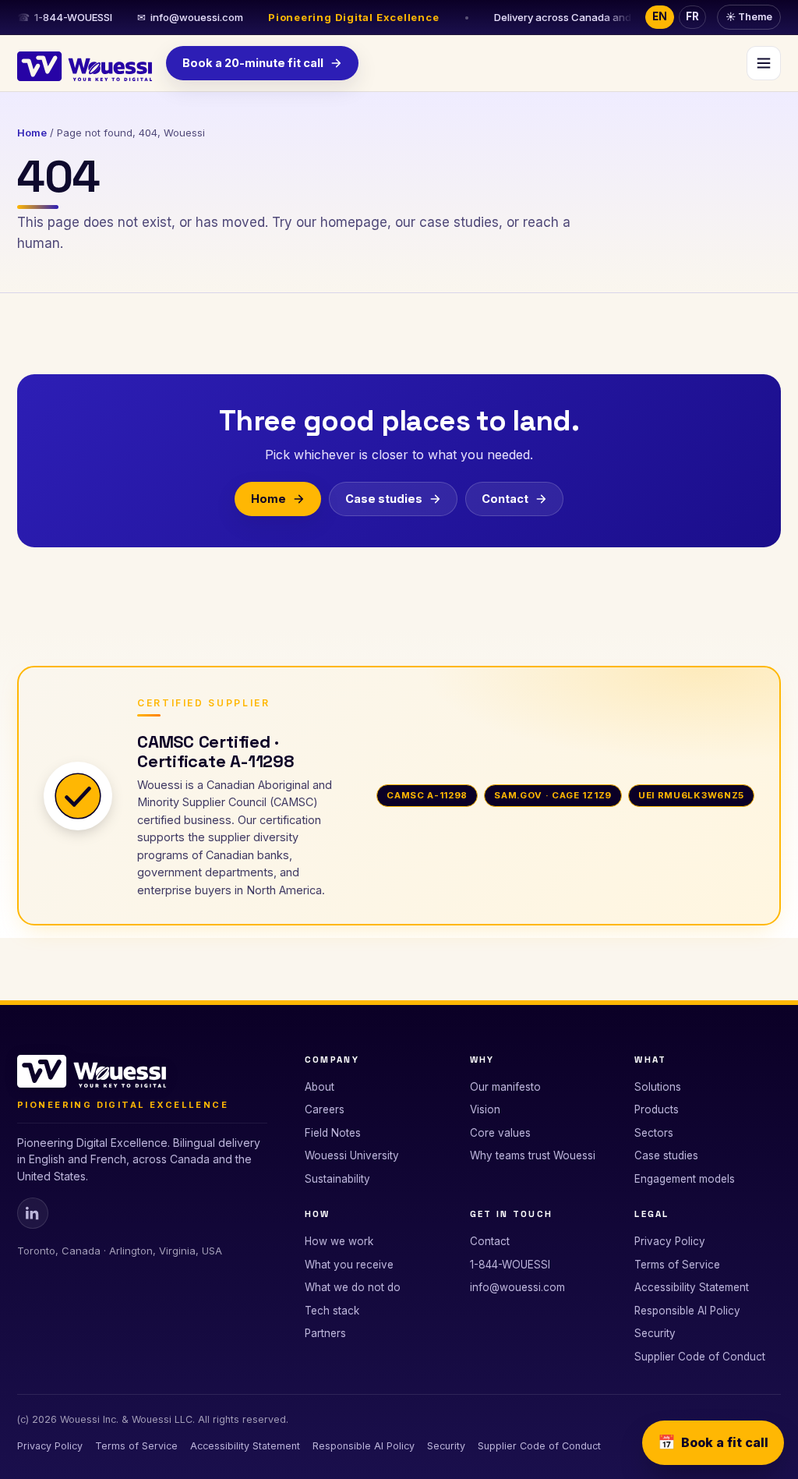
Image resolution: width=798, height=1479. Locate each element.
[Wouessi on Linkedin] (32, 1213)
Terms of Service (677, 1264)
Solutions (657, 1087)
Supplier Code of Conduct (699, 1356)
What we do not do (353, 1287)
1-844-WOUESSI (64, 17)
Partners (325, 1333)
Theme (749, 17)
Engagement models (684, 1179)
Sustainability (337, 1179)
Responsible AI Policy (687, 1310)
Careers (324, 1109)
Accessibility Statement (691, 1287)
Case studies (383, 498)
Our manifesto (505, 1087)
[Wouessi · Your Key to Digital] (84, 63)
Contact (505, 498)
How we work (339, 1241)
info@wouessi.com (190, 17)
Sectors (653, 1133)
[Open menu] (764, 63)
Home (32, 132)
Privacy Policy (669, 1241)
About (319, 1087)
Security (655, 1333)
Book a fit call (713, 1442)
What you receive (349, 1264)
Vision (485, 1109)
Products (656, 1109)
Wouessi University (352, 1155)
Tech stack (332, 1310)
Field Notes (333, 1133)
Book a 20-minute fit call (252, 62)
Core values (500, 1133)
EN (659, 16)
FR (692, 16)
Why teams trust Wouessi (532, 1155)
